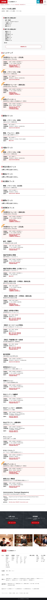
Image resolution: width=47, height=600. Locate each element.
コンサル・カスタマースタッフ (11, 21)
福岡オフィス (8, 38)
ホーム (37, 4)
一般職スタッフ (8, 23)
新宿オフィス (8, 31)
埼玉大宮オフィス (9, 34)
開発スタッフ (8, 26)
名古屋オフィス (8, 37)
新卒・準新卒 (8, 20)
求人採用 (40, 4)
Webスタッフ (8, 24)
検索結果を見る (24, 46)
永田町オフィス (8, 40)
